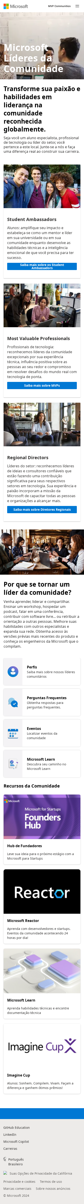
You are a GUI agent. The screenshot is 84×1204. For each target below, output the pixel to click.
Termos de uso (51, 1181)
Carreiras (10, 1148)
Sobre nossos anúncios (53, 1188)
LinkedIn (9, 1134)
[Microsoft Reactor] (42, 891)
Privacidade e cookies (19, 1181)
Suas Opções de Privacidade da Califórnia (41, 1173)
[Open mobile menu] (77, 6)
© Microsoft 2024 (16, 1195)
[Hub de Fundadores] (42, 817)
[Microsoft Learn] (42, 971)
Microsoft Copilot (16, 1141)
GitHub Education (16, 1127)
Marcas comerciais (17, 1188)
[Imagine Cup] (42, 1046)
